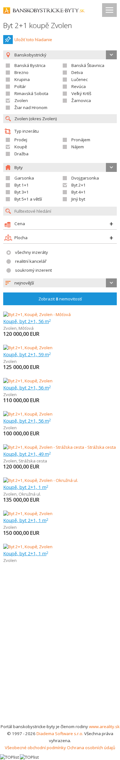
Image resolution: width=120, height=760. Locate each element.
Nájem (77, 147)
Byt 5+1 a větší (28, 199)
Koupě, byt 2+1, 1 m (25, 487)
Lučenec (79, 79)
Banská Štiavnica (87, 65)
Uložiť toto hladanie (33, 39)
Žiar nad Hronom (30, 107)
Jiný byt (78, 199)
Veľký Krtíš (81, 93)
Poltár (20, 86)
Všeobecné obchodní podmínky (35, 747)
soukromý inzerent (33, 270)
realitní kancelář (30, 261)
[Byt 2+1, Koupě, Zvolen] (27, 347)
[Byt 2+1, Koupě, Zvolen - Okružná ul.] (40, 480)
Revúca (78, 86)
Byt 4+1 (78, 192)
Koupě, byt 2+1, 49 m (27, 454)
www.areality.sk (104, 726)
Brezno (21, 72)
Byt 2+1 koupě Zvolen (37, 25)
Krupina (22, 79)
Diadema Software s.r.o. (59, 733)
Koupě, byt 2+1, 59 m (27, 354)
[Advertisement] (60, 660)
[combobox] (60, 282)
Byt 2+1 (78, 185)
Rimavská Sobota (31, 93)
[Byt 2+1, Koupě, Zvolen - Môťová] (37, 314)
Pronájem (80, 140)
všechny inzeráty (31, 252)
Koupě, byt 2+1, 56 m (27, 321)
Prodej (20, 140)
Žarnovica (81, 100)
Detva (77, 72)
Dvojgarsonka (85, 178)
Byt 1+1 (21, 185)
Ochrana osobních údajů (91, 747)
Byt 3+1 (21, 192)
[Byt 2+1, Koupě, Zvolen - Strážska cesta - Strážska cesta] (59, 447)
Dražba (21, 154)
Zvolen (21, 100)
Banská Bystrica (29, 65)
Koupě (20, 147)
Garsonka (24, 178)
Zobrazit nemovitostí (60, 299)
